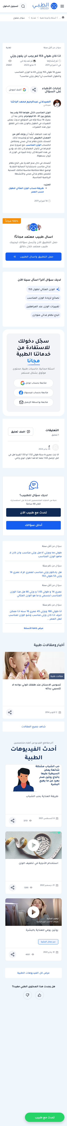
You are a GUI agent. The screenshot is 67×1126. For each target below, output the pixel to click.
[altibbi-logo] (45, 6)
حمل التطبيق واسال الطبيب (36, 257)
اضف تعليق (18, 432)
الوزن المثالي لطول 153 (41, 289)
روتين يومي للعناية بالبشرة (42, 930)
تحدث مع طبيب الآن (33, 512)
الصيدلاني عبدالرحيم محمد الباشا (31, 101)
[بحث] (23, 6)
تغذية (33, 17)
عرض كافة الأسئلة (33, 628)
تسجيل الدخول (10, 6)
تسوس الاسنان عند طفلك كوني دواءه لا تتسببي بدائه (36, 686)
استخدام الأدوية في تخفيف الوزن (38, 863)
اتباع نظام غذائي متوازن (45, 315)
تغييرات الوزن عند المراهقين (42, 306)
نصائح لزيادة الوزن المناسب (43, 298)
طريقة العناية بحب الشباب (42, 796)
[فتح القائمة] (61, 6)
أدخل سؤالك (33, 525)
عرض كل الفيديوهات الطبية (33, 973)
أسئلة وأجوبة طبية (48, 17)
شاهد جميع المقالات (33, 726)
